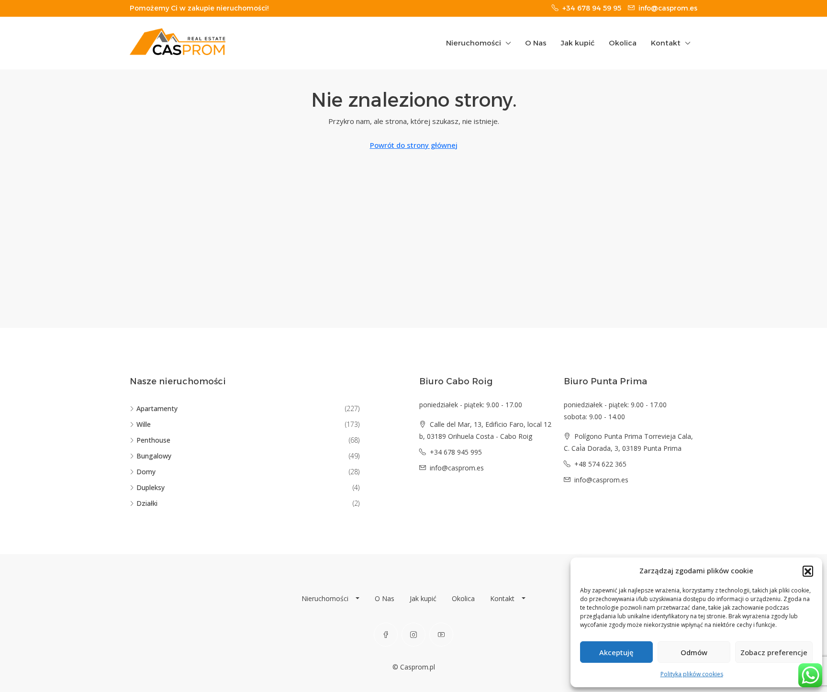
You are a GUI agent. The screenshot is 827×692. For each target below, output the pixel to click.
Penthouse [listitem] (153, 440)
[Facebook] (386, 635)
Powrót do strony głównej (414, 145)
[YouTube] (441, 635)
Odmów (694, 652)
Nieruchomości (473, 42)
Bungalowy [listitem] (153, 455)
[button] (808, 571)
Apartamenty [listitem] (157, 408)
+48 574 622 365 (600, 464)
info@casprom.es (457, 467)
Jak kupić (577, 42)
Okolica (623, 42)
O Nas (536, 42)
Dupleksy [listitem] (150, 487)
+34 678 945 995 (456, 452)
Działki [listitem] (146, 503)
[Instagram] (413, 635)
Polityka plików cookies (691, 674)
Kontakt (666, 42)
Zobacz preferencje (773, 652)
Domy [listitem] (146, 471)
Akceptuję (616, 652)
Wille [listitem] (143, 424)
